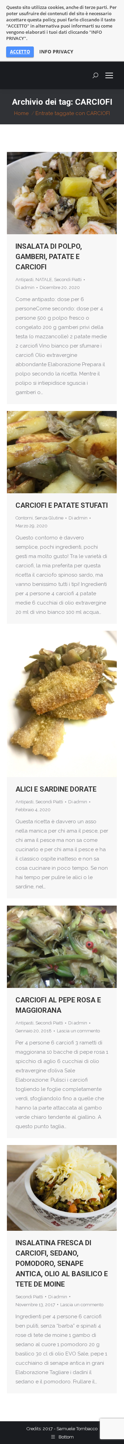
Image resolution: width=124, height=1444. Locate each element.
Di (25, 287)
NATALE (43, 279)
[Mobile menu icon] (109, 75)
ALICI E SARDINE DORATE (56, 789)
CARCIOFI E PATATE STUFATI (62, 505)
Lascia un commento (78, 1030)
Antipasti (24, 279)
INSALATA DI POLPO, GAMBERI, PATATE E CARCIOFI (49, 256)
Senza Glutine (49, 517)
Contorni (24, 517)
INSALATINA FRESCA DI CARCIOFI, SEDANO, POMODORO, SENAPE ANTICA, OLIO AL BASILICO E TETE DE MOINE (62, 1263)
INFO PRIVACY (56, 51)
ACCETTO (20, 52)
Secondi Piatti (68, 279)
